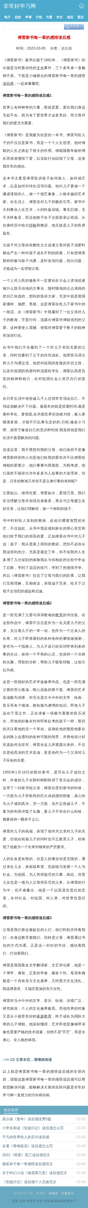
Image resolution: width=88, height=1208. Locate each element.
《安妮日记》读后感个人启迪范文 (29, 1182)
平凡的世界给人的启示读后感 (25, 1137)
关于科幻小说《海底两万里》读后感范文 (34, 1173)
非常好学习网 (23, 1193)
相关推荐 (11, 1110)
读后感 (66, 48)
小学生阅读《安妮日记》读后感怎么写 (33, 1128)
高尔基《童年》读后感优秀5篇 (26, 1119)
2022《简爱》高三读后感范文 (26, 1155)
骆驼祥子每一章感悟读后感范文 (27, 1164)
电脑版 (41, 1193)
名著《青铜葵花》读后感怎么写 (27, 1146)
